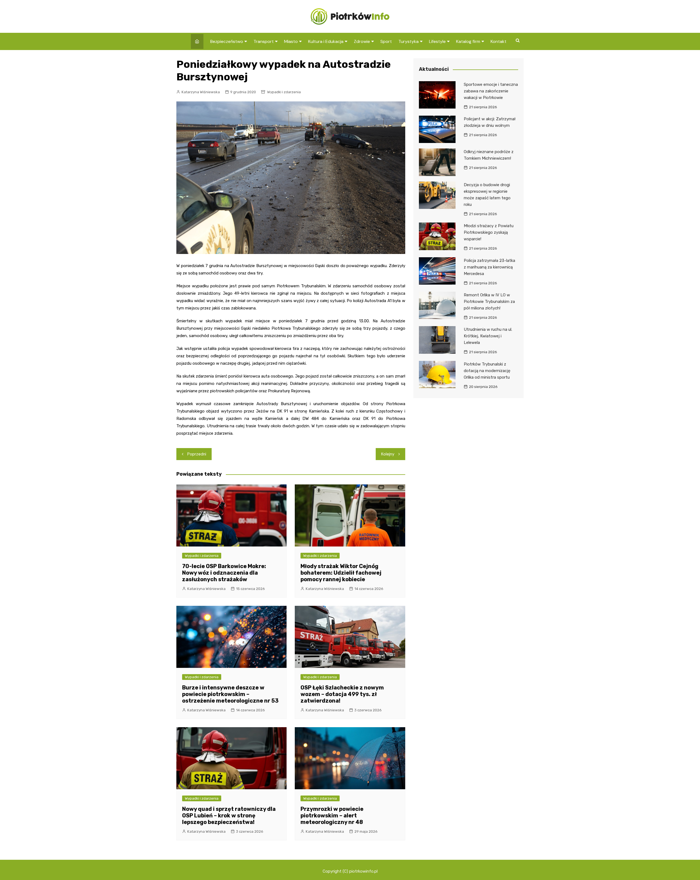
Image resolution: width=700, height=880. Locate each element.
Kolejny (387, 454)
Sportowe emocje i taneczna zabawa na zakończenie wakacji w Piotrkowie (491, 91)
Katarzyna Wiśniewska (201, 92)
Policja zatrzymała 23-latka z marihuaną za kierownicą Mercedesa (489, 267)
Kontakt (498, 41)
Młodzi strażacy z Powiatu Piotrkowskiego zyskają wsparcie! (489, 232)
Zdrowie (362, 41)
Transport (263, 41)
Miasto (291, 41)
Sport (386, 41)
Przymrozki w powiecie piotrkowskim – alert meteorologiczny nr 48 (332, 815)
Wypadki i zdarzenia (284, 92)
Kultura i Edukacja (325, 41)
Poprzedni (196, 454)
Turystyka (408, 41)
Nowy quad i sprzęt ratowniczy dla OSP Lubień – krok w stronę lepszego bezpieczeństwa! (229, 815)
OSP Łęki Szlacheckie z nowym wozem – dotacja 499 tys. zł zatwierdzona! (342, 694)
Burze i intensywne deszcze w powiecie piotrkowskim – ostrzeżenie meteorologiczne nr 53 (230, 694)
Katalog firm (468, 41)
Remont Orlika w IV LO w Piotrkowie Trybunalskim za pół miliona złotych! (489, 302)
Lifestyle (437, 41)
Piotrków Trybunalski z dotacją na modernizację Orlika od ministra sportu (487, 371)
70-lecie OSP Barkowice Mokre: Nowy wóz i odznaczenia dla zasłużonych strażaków (224, 573)
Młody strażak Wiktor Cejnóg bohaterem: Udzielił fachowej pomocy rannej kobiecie (341, 573)
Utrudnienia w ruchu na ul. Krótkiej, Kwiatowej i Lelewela (488, 336)
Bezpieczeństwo (226, 41)
